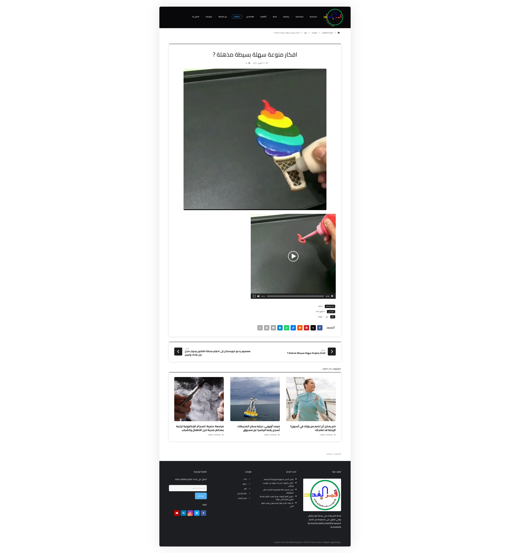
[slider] (295, 296)
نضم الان (201, 496)
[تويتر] (197, 513)
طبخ (327, 316)
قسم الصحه (329, 434)
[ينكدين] (183, 513)
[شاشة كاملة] (254, 296)
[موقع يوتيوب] (177, 513)
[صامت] (258, 296)
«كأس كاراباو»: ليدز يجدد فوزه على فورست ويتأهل (278, 485)
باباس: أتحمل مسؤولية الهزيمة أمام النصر (279, 479)
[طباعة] (266, 327)
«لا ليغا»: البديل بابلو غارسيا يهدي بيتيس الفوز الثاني (277, 505)
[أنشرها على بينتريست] (306, 327)
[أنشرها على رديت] (300, 327)
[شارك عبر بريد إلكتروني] (273, 327)
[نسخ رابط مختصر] (260, 327)
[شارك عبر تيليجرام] (280, 327)
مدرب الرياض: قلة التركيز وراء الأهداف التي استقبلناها (278, 491)
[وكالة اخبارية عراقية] (334, 17)
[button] (293, 256)
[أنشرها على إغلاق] (313, 327)
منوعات (320, 316)
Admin (320, 306)
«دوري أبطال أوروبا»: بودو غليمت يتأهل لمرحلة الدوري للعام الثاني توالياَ (277, 498)
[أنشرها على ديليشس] (293, 327)
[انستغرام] (190, 513)
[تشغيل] (332, 296)
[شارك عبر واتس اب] (286, 327)
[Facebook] (203, 513)
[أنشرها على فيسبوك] (319, 327)
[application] (293, 256)
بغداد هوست (279, 542)
